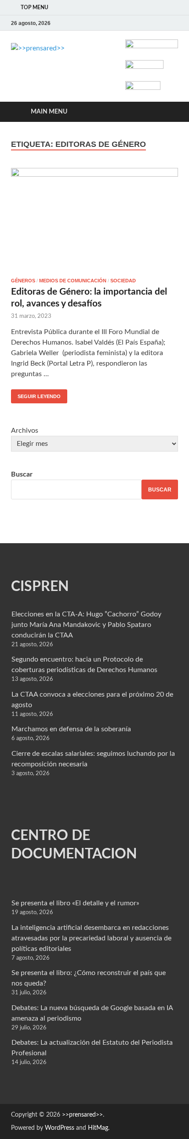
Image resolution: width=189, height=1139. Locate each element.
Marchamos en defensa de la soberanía (71, 729)
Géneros (23, 280)
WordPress (59, 1128)
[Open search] (167, 112)
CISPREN (40, 587)
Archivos (24, 430)
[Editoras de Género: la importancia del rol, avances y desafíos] (94, 219)
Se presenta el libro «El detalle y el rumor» (75, 903)
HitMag (98, 1128)
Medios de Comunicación (72, 280)
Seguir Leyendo (36, 394)
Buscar (22, 474)
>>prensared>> (82, 1115)
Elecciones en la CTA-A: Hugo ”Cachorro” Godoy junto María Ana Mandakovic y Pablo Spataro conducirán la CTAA (86, 625)
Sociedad (123, 280)
